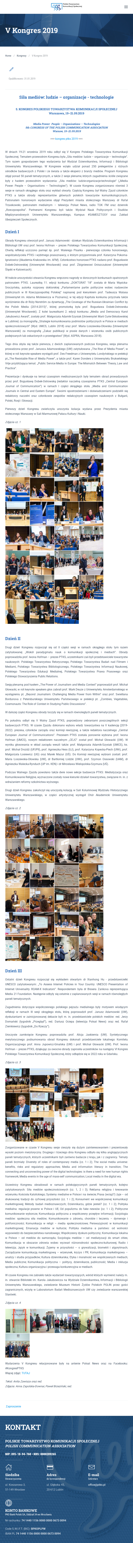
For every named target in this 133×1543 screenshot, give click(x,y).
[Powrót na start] (66, 7)
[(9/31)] (17, 489)
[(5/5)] (17, 1345)
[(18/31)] (42, 538)
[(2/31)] (42, 440)
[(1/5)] (17, 1321)
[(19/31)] (67, 538)
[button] (126, 7)
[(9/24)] (17, 875)
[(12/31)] (91, 489)
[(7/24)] (67, 851)
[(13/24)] (17, 900)
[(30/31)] (42, 612)
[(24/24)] (91, 949)
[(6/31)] (42, 465)
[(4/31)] (91, 440)
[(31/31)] (67, 612)
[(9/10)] (17, 1129)
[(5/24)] (17, 851)
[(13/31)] (17, 514)
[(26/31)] (42, 587)
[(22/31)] (42, 563)
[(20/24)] (91, 924)
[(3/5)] (67, 1321)
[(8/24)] (91, 851)
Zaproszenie (14, 1406)
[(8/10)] (91, 1105)
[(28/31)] (91, 587)
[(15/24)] (67, 900)
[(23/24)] (67, 949)
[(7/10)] (67, 1105)
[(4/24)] (91, 826)
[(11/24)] (67, 875)
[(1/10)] (17, 1080)
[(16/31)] (91, 514)
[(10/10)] (42, 1129)
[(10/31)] (42, 489)
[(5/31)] (17, 465)
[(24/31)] (91, 563)
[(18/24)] (42, 924)
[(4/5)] (91, 1321)
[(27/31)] (67, 587)
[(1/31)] (17, 440)
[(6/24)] (42, 851)
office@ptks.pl (96, 1484)
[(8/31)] (91, 465)
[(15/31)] (67, 514)
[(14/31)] (42, 514)
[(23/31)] (67, 563)
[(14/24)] (42, 900)
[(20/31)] (91, 538)
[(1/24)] (17, 826)
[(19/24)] (67, 924)
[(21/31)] (17, 563)
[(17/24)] (17, 924)
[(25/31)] (17, 587)
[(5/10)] (17, 1105)
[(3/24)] (67, 826)
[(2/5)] (42, 1321)
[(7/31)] (67, 465)
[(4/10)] (91, 1080)
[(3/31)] (67, 440)
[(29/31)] (17, 612)
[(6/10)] (42, 1105)
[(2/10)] (42, 1080)
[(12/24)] (91, 875)
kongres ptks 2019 (66, 138)
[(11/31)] (67, 489)
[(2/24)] (42, 826)
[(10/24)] (42, 875)
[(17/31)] (17, 538)
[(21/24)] (17, 949)
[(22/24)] (42, 949)
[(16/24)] (91, 900)
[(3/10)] (67, 1080)
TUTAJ (26, 1373)
